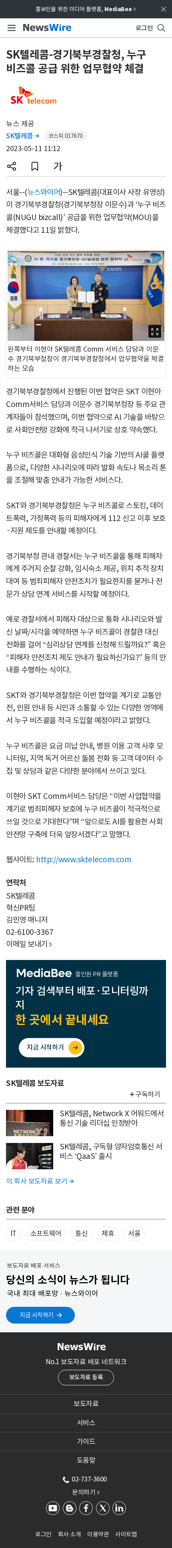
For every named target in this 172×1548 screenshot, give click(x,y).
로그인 (43, 1534)
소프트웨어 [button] (46, 1233)
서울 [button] (134, 1233)
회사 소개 (69, 1534)
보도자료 (86, 1403)
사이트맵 (126, 1534)
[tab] (86, 1404)
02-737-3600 (89, 1479)
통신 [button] (81, 1233)
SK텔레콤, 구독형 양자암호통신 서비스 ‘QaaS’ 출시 (111, 1151)
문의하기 (85, 1492)
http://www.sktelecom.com (83, 859)
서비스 (86, 1422)
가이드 (86, 1441)
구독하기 (147, 1094)
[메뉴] (10, 27)
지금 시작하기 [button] (37, 1315)
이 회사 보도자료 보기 (39, 1181)
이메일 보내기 (29, 944)
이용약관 (98, 1534)
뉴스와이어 (43, 192)
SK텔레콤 (22, 136)
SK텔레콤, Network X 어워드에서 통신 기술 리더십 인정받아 (112, 1118)
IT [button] (13, 1233)
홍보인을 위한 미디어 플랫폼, (86, 9)
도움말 (86, 1460)
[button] (11, 166)
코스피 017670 (65, 136)
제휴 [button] (108, 1233)
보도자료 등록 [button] (86, 1377)
